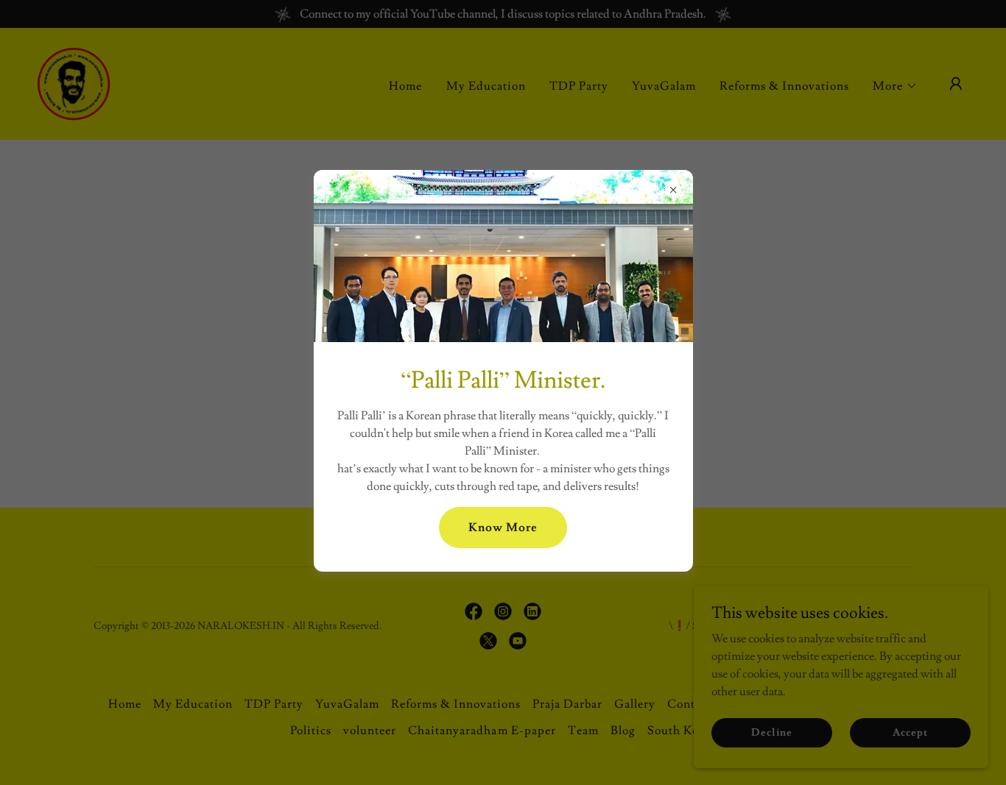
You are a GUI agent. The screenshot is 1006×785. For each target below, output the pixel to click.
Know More (503, 527)
